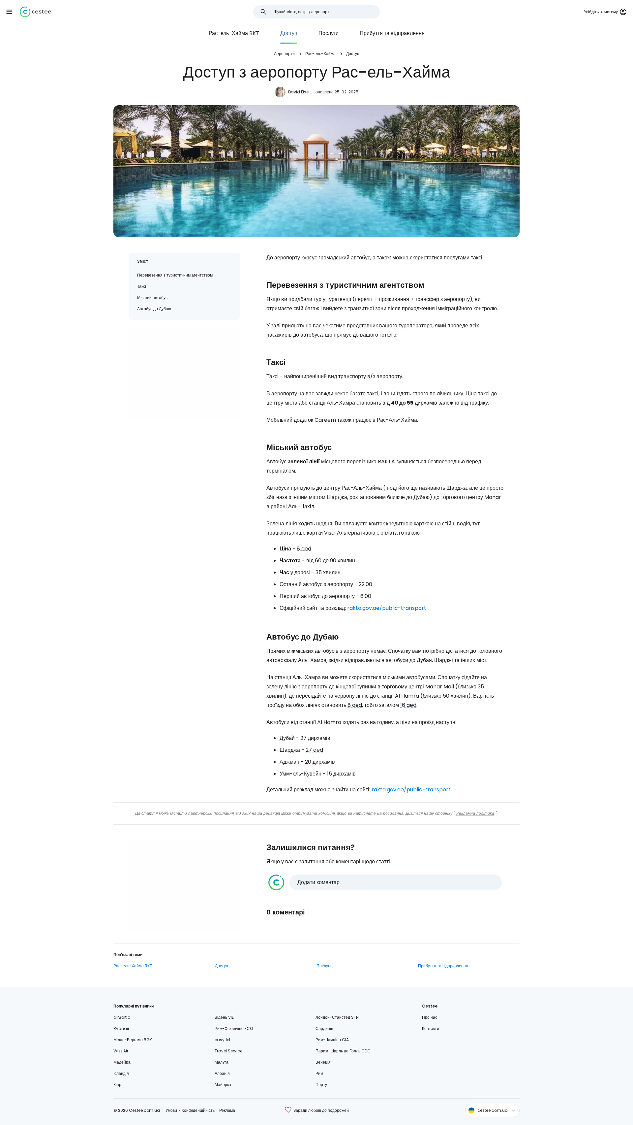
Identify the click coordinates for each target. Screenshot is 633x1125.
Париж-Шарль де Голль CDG (343, 1051)
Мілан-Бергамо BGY (132, 1039)
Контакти (430, 1028)
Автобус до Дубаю (154, 309)
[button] (9, 12)
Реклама (227, 1110)
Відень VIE (224, 1017)
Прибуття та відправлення (392, 33)
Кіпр (117, 1084)
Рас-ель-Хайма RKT (234, 33)
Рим (319, 1073)
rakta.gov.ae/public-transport (386, 608)
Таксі (141, 286)
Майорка (223, 1084)
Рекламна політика (475, 813)
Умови (171, 1110)
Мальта (221, 1062)
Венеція (323, 1062)
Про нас (429, 1017)
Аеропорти (284, 53)
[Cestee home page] (35, 12)
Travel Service (228, 1051)
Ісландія (121, 1073)
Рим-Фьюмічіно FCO (234, 1028)
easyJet (222, 1039)
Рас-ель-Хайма (320, 53)
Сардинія (324, 1028)
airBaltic (121, 1017)
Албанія (222, 1073)
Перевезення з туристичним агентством (175, 275)
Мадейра (122, 1062)
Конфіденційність (198, 1110)
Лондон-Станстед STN (337, 1017)
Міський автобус (152, 297)
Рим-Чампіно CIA (332, 1039)
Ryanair (121, 1028)
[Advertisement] (184, 374)
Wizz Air (120, 1051)
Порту (321, 1084)
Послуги (328, 33)
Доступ (288, 33)
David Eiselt (299, 92)
